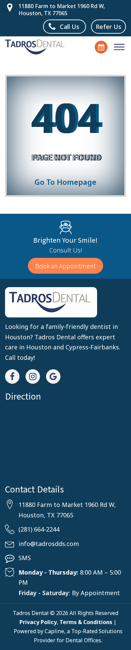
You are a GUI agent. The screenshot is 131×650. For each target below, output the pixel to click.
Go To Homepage (65, 182)
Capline (54, 631)
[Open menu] (119, 47)
